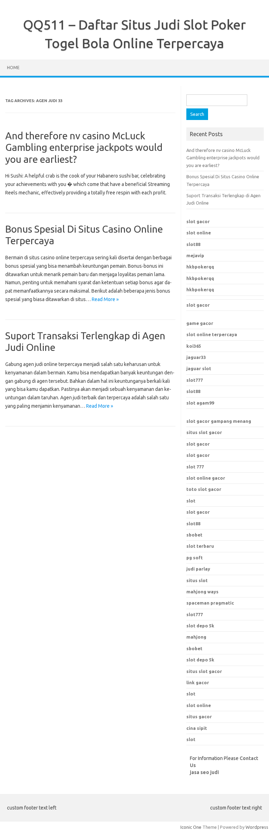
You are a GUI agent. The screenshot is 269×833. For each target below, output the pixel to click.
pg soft (194, 557)
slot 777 (195, 466)
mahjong (196, 636)
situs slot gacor (204, 432)
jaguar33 (196, 357)
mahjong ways (202, 591)
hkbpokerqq (200, 266)
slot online (198, 232)
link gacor (197, 682)
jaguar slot (198, 368)
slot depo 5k (200, 625)
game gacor (199, 323)
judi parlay (198, 568)
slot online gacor (205, 477)
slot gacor (198, 221)
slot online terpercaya (211, 334)
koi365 (193, 346)
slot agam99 (200, 402)
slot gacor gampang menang (218, 421)
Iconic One (190, 827)
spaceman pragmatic (210, 602)
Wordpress (257, 827)
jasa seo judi (204, 772)
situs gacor (199, 716)
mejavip (195, 255)
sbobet (194, 648)
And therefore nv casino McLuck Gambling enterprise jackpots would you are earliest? (84, 147)
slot (190, 500)
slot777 (194, 380)
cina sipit (196, 728)
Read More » (105, 299)
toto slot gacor (203, 489)
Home (13, 67)
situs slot (197, 580)
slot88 (193, 244)
